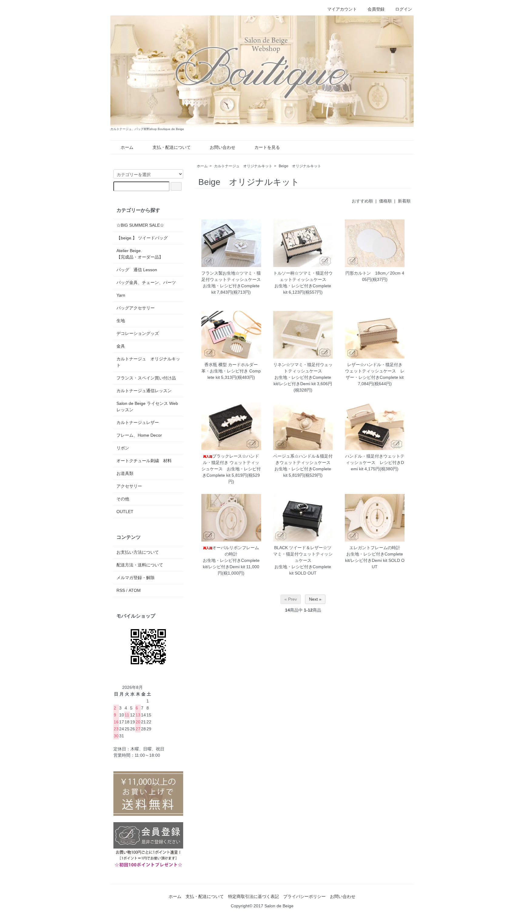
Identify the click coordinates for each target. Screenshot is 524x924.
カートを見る (267, 147)
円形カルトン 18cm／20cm (373, 273)
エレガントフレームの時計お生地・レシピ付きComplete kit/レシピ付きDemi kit (374, 554)
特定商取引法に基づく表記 (253, 896)
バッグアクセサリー (135, 307)
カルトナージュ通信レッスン (144, 390)
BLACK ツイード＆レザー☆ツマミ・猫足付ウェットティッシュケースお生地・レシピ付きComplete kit (303, 560)
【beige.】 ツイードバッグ (142, 237)
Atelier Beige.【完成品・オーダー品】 (139, 253)
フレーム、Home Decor (139, 435)
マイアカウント (342, 9)
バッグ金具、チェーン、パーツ (146, 282)
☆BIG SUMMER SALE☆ (140, 225)
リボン (122, 447)
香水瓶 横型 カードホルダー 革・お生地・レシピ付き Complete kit (231, 371)
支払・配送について (172, 147)
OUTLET (124, 511)
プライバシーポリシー (304, 896)
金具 (120, 346)
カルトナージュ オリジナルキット (243, 166)
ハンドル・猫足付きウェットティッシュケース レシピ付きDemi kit (375, 462)
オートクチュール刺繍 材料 (144, 460)
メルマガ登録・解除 (135, 577)
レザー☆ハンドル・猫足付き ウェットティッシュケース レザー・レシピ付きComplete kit (375, 371)
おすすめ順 (362, 200)
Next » (315, 599)
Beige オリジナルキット (300, 166)
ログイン (403, 9)
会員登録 (376, 9)
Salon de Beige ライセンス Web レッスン (147, 406)
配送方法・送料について (139, 564)
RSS (120, 590)
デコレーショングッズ (137, 333)
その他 (122, 498)
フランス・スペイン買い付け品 (146, 377)
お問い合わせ (222, 147)
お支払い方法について (137, 552)
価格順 (385, 200)
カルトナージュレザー (137, 422)
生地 (120, 320)
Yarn (120, 295)
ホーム (127, 147)
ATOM (135, 590)
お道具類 (124, 473)
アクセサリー (129, 486)
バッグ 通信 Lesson (136, 269)
